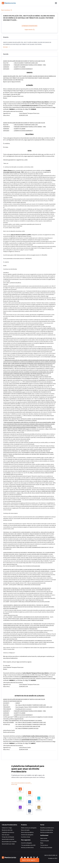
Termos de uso (44, 845)
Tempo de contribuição (8, 837)
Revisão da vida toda (7, 830)
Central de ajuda (44, 840)
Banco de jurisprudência (27, 832)
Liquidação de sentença (8, 832)
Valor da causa (5, 834)
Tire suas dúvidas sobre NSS (28, 845)
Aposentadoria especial (8, 839)
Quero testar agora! (28, 860)
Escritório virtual (25, 837)
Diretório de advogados (27, 834)
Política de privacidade (46, 847)
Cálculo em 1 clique (7, 828)
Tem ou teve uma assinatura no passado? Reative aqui (20, 783)
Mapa (41, 843)
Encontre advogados (26, 843)
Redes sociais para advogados (28, 828)
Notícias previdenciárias (27, 847)
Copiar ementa (29, 29)
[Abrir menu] (56, 3)
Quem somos (43, 838)
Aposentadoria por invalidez (9, 841)
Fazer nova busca (5, 10)
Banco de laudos (25, 830)
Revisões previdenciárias (46, 830)
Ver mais (5, 47)
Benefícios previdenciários (47, 828)
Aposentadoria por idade (8, 844)
